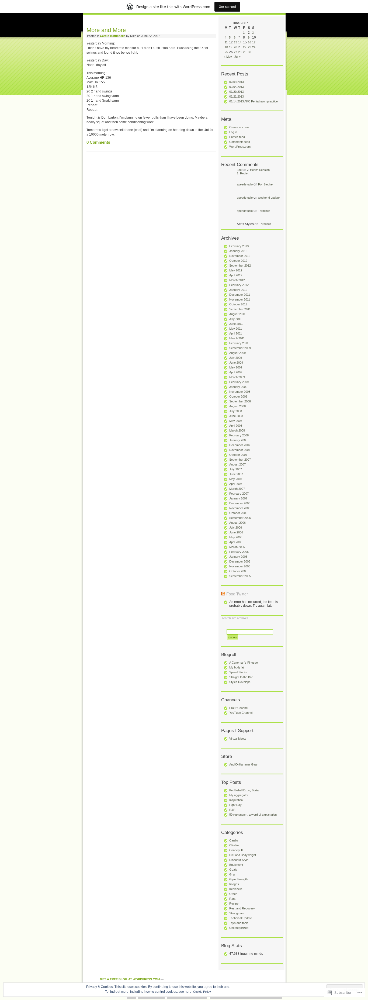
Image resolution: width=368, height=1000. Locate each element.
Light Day (235, 804)
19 (230, 47)
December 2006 (239, 503)
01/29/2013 (236, 91)
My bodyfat (236, 667)
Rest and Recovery (242, 908)
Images (234, 884)
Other (233, 893)
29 (244, 52)
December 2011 (239, 294)
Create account (239, 127)
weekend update (269, 197)
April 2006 (235, 542)
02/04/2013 (236, 86)
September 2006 (240, 517)
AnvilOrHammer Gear (243, 764)
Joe (239, 169)
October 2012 (238, 260)
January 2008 (238, 440)
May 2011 (235, 328)
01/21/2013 (236, 96)
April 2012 (235, 275)
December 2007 (239, 445)
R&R (232, 809)
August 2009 (237, 352)
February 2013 (239, 246)
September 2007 (240, 459)
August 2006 (237, 522)
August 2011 (237, 314)
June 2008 (236, 416)
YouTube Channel (240, 712)
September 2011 (240, 309)
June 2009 (236, 362)
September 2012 (240, 265)
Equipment (236, 864)
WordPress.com (240, 146)
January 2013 (238, 251)
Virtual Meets (237, 738)
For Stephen (266, 184)
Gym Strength (238, 879)
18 (226, 47)
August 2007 (237, 464)
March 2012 (237, 280)
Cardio (233, 840)
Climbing (234, 845)
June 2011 (236, 323)
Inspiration (236, 800)
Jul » (237, 56)
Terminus (264, 210)
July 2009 (235, 357)
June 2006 (236, 532)
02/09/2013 (236, 82)
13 (235, 42)
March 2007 (237, 488)
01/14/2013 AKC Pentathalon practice (253, 101)
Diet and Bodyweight (242, 855)
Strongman (236, 913)
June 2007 (236, 474)
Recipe (233, 903)
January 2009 (238, 386)
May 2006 (235, 537)
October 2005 (238, 571)
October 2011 (238, 304)
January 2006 (238, 556)
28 (239, 52)
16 (249, 42)
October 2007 (238, 454)
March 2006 (237, 547)
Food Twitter (237, 594)
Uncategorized (238, 927)
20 (235, 47)
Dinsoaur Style (238, 859)
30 (249, 52)
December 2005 (239, 561)
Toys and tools (238, 923)
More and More (106, 30)
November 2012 (239, 255)
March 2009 (237, 377)
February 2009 (239, 382)
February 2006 (239, 551)
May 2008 (235, 420)
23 (249, 47)
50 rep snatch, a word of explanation (253, 814)
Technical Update (240, 918)
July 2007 (235, 469)
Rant (232, 898)
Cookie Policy (202, 991)
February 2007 (239, 493)
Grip (232, 874)
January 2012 (238, 289)
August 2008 (237, 406)
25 (226, 52)
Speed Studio (238, 672)
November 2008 (239, 391)
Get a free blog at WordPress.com (130, 979)
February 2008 (239, 435)
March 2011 (237, 338)
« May (228, 56)
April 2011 (235, 333)
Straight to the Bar (241, 677)
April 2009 (235, 372)
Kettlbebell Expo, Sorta (244, 790)
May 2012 (235, 270)
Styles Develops (240, 682)
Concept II (236, 850)
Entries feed (237, 137)
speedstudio (245, 184)
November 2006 (239, 508)
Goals (233, 869)
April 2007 (235, 483)
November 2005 (239, 566)
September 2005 (240, 576)
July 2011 (235, 318)
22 (244, 47)
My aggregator (238, 795)
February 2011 (238, 343)
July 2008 (235, 411)
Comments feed (239, 141)
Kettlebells (235, 889)
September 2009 (240, 348)
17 (253, 42)
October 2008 (238, 396)
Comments (98, 142)
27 (235, 52)
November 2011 (239, 299)
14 (239, 42)
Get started (227, 7)
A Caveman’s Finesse (243, 662)
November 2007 (239, 449)
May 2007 (235, 479)
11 (226, 42)
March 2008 (237, 430)
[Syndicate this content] (223, 594)
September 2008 (240, 401)
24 (253, 47)
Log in (233, 132)
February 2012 (239, 285)
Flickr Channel (238, 707)
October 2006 (238, 513)
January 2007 (238, 498)
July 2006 (235, 527)
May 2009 (235, 367)
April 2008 (235, 425)
